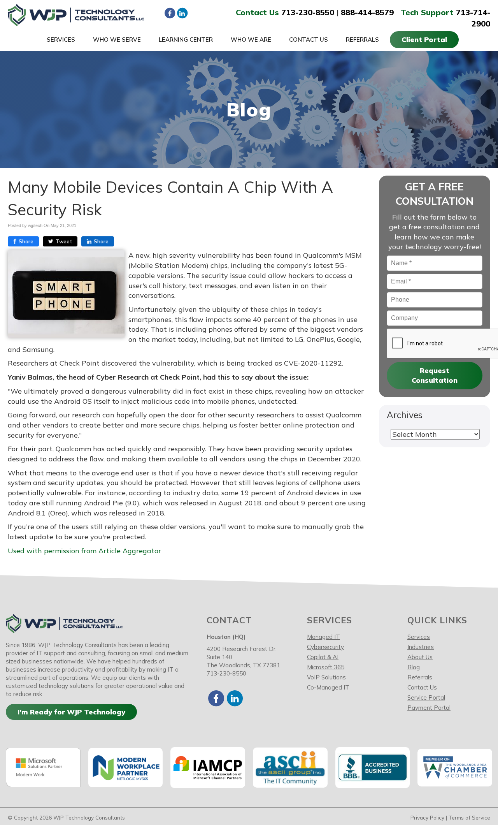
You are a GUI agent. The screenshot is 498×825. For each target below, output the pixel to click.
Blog (413, 667)
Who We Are (251, 39)
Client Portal (424, 39)
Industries (420, 647)
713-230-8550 (307, 12)
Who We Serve (117, 39)
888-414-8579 (367, 12)
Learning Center (186, 39)
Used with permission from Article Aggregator (84, 550)
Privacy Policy (427, 817)
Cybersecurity (325, 647)
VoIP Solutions (326, 677)
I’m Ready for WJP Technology (71, 711)
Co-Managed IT (328, 687)
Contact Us (308, 39)
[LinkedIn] (182, 13)
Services (61, 39)
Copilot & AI (322, 657)
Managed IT (323, 636)
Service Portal (426, 697)
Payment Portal (429, 707)
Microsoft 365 (325, 667)
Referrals (362, 39)
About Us (420, 657)
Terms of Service (469, 817)
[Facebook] (169, 13)
